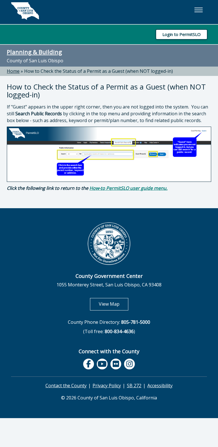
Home (13, 71)
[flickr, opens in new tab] (115, 364)
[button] (198, 10)
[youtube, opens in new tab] (102, 364)
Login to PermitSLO (181, 34)
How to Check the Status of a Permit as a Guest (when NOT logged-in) (98, 71)
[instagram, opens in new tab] (129, 364)
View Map (113, 304)
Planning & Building (34, 52)
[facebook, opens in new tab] (88, 364)
